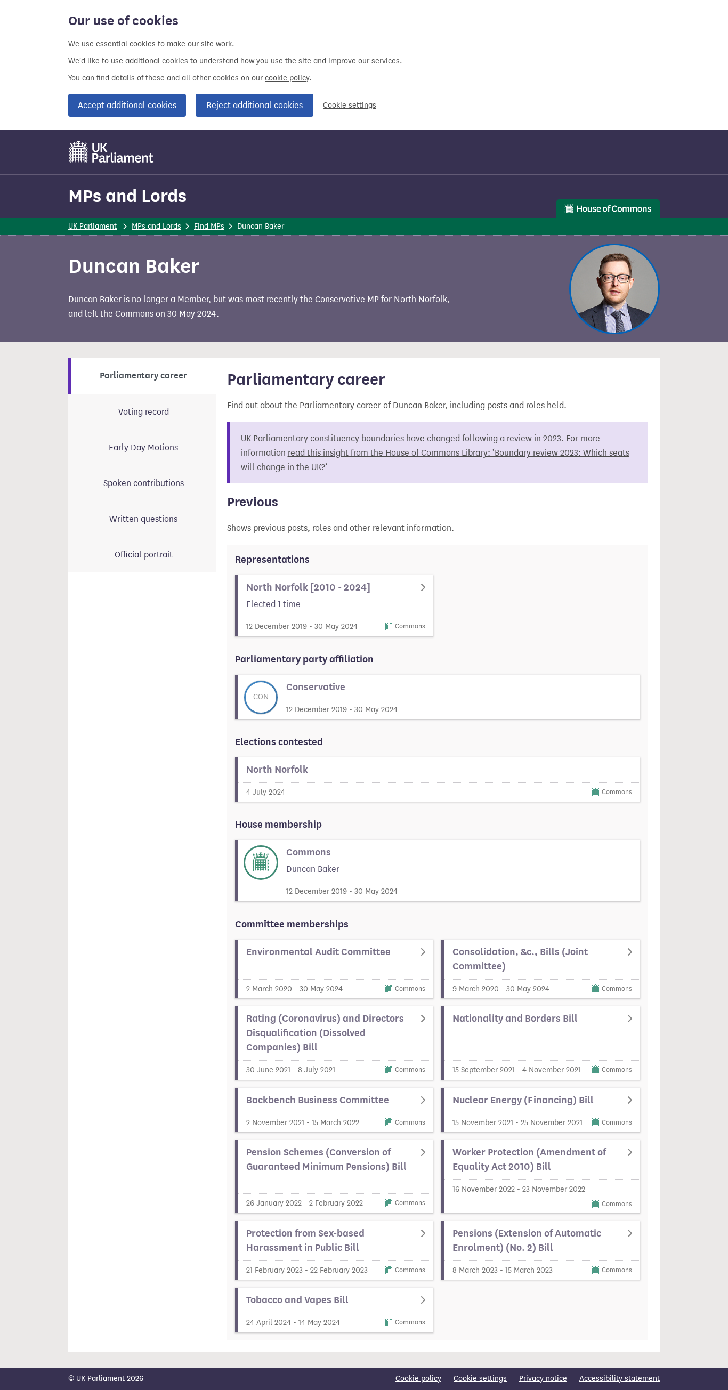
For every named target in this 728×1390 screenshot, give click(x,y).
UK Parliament (92, 226)
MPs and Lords (127, 196)
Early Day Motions (143, 447)
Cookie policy (418, 1378)
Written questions (143, 519)
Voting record (143, 412)
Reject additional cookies (254, 105)
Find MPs (209, 226)
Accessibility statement (619, 1378)
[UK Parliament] (111, 152)
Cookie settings (349, 105)
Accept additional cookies (127, 105)
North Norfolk (420, 299)
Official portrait (144, 554)
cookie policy (287, 78)
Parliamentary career (143, 375)
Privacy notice (543, 1378)
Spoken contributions (143, 483)
